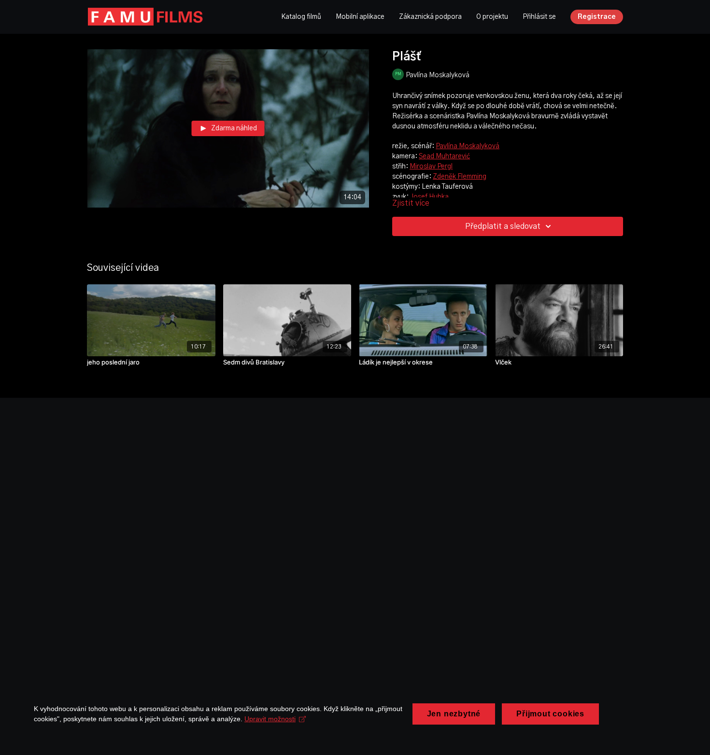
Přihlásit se (539, 17)
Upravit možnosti (270, 719)
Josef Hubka (429, 197)
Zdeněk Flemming (459, 176)
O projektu (492, 17)
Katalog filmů (301, 17)
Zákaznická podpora (430, 17)
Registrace (597, 17)
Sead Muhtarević (444, 156)
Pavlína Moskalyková (467, 146)
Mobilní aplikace (360, 17)
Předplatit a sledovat (502, 226)
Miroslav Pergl (431, 166)
